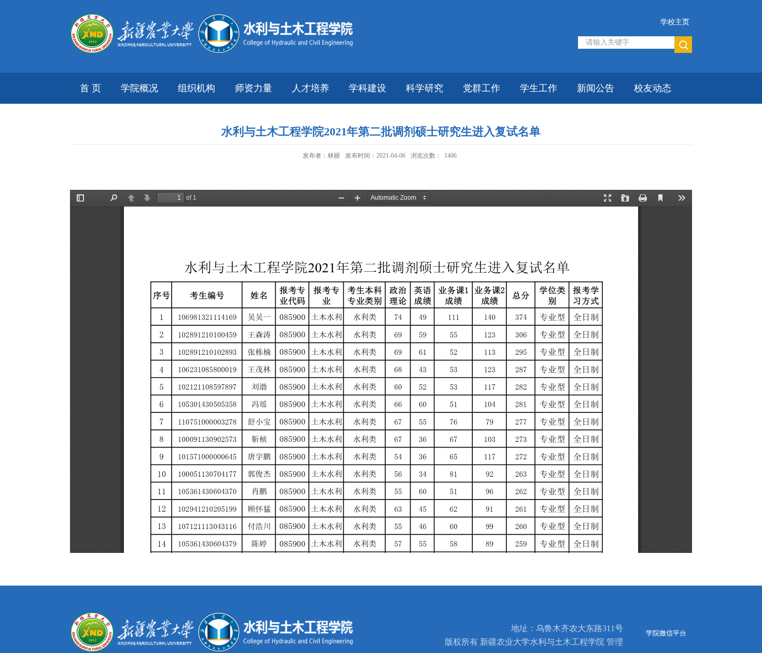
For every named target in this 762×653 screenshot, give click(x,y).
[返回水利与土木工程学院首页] (217, 16)
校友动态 (652, 88)
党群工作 (481, 88)
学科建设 (367, 88)
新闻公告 (595, 88)
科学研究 (424, 88)
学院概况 (139, 88)
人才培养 (310, 88)
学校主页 (674, 22)
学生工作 (538, 88)
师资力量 (253, 88)
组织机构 (196, 88)
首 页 (90, 88)
